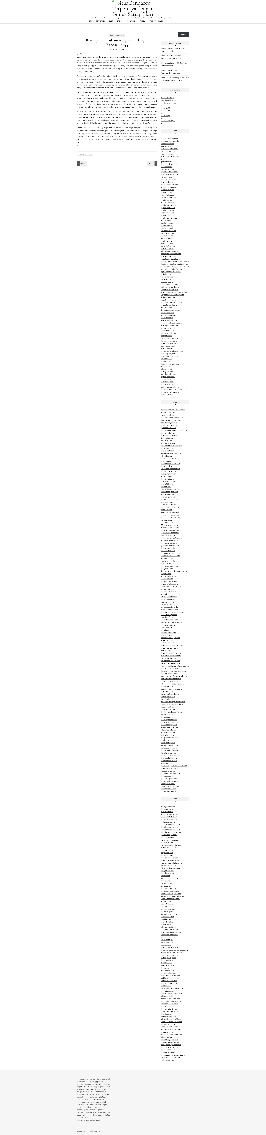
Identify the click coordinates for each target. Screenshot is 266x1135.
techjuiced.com (167, 169)
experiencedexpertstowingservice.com (177, 666)
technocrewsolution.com (171, 863)
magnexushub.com (169, 174)
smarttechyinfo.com (169, 492)
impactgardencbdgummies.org (174, 387)
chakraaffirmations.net (170, 469)
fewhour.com (167, 523)
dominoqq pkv (103, 1079)
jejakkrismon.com (168, 919)
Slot (111, 21)
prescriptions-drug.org (170, 860)
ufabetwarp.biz (167, 190)
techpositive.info (168, 561)
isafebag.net (166, 886)
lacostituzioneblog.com (171, 364)
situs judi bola (89, 1087)
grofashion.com (167, 763)
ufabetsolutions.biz (169, 218)
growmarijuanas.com (170, 533)
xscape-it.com (167, 282)
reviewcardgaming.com (171, 663)
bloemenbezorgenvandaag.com (174, 950)
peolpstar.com (167, 842)
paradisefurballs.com (170, 507)
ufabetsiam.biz (167, 200)
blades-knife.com (168, 592)
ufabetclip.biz (167, 192)
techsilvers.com (167, 331)
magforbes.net (167, 871)
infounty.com (166, 308)
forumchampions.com (170, 825)
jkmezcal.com (167, 699)
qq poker (100, 1110)
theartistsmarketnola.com (172, 994)
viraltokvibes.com (168, 865)
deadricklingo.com (169, 615)
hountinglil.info (167, 466)
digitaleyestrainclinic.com (171, 1029)
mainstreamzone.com (170, 530)
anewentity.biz (167, 940)
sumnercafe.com (168, 346)
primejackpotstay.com (170, 773)
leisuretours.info (168, 548)
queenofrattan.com (169, 584)
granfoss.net (166, 1014)
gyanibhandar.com (169, 187)
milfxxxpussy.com (168, 354)
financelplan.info (168, 433)
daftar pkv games (168, 103)
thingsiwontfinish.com (170, 791)
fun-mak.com (167, 691)
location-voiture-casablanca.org (174, 671)
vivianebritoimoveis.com (171, 868)
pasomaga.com (167, 384)
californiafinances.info (170, 978)
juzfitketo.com (167, 382)
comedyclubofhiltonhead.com (174, 676)
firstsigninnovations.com (171, 832)
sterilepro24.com (168, 658)
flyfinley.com (166, 461)
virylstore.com (167, 853)
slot (91, 154)
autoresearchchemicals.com (173, 1055)
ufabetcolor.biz (167, 210)
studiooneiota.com (169, 597)
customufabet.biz (168, 231)
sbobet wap (87, 1102)
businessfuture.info (169, 435)
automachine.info (168, 604)
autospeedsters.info (169, 607)
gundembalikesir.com (170, 157)
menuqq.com (82, 1079)
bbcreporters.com (168, 256)
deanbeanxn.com (168, 443)
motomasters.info (168, 633)
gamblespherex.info (169, 620)
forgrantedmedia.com (170, 840)
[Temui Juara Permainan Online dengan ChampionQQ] (81, 163)
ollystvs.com (166, 574)
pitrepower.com (168, 1024)
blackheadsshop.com (170, 668)
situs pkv (98, 1084)
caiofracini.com (167, 558)
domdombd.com (168, 733)
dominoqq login (168, 121)
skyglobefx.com (167, 617)
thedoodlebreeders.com (171, 323)
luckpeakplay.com (169, 758)
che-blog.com (167, 456)
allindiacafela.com (168, 1017)
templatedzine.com (169, 338)
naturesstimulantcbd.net (171, 390)
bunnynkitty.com (168, 958)
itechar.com (166, 159)
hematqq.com (95, 1105)
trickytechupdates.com (171, 1045)
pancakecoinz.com (169, 458)
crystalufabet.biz (168, 238)
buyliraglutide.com (169, 182)
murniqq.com (82, 1105)
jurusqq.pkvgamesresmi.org (88, 1120)
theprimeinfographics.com (172, 681)
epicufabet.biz (167, 236)
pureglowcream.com (170, 947)
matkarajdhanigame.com (171, 446)
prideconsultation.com (170, 464)
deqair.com (166, 328)
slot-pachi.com (167, 502)
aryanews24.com (168, 279)
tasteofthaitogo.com (169, 955)
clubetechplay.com (169, 730)
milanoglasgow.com (169, 1004)
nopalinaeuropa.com (170, 392)
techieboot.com (167, 154)
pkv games (82, 154)
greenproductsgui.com (171, 515)
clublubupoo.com (169, 715)
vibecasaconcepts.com (170, 638)
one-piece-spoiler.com (170, 594)
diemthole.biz (167, 922)
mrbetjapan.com (168, 937)
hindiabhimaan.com (169, 1047)
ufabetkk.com (167, 924)
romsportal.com (168, 784)
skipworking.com (168, 909)
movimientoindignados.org (172, 351)
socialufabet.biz (167, 221)
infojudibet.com (167, 438)
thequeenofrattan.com (171, 587)
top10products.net (169, 425)
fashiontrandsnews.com (171, 254)
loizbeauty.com (167, 912)
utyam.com (166, 361)
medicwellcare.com (169, 648)
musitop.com (166, 359)
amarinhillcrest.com (169, 878)
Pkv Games (100, 21)
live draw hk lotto (168, 100)
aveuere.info (166, 510)
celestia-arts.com (168, 822)
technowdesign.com (169, 290)
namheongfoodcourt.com (172, 1001)
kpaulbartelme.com (169, 674)
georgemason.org (168, 412)
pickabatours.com (168, 428)
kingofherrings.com (169, 935)
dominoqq (165, 116)
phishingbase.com (168, 768)
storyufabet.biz (167, 233)
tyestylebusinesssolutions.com (174, 704)
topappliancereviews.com (172, 1042)
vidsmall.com (166, 651)
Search (184, 34)
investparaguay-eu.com (171, 310)
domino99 (165, 108)
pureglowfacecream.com (171, 932)
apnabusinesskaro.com (170, 1058)
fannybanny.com (168, 743)
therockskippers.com (170, 1011)
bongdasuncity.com (169, 499)
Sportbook (131, 21)
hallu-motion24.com (170, 1009)
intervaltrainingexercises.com (173, 702)
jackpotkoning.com (169, 748)
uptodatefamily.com (169, 356)
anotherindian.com (169, 374)
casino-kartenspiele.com (171, 894)
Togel (142, 21)
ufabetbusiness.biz (169, 205)
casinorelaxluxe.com (169, 727)
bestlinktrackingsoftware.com (173, 712)
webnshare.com (168, 535)
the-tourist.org (167, 881)
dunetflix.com (167, 349)
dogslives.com (167, 579)
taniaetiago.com (168, 379)
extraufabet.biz (167, 213)
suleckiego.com (167, 1060)
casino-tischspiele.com (170, 899)
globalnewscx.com (169, 576)
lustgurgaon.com (168, 474)
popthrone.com (167, 448)
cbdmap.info (166, 441)
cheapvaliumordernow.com (172, 684)
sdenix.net (165, 876)
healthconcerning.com (170, 517)
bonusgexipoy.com (169, 725)
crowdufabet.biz (168, 246)
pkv (162, 105)
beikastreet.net (167, 809)
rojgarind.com (167, 520)
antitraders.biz (167, 277)
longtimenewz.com (169, 753)
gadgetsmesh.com (169, 543)
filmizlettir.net (167, 812)
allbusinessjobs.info (169, 423)
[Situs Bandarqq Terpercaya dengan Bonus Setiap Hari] (133, 8)
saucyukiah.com (168, 807)
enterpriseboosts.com (170, 891)
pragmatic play (87, 1089)
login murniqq (92, 1107)
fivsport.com (166, 336)
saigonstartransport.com (171, 965)
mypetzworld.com (169, 305)
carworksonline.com (169, 848)
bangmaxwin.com (168, 968)
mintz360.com (167, 484)
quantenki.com (167, 643)
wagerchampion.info (169, 610)
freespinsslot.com (168, 505)
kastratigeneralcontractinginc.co (174, 264)
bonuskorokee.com (169, 722)
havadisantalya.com (169, 149)
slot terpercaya (167, 98)
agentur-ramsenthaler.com (172, 622)
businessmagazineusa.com (172, 645)
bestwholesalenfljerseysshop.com (175, 267)
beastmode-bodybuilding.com (174, 430)
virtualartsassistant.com (171, 679)
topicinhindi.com (168, 415)
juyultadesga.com (168, 300)
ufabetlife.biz (166, 215)
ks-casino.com (167, 318)
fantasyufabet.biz (168, 197)
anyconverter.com (169, 914)
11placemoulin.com (169, 482)
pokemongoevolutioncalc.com (174, 766)
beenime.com (167, 686)
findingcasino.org (168, 599)
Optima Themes (95, 1131)
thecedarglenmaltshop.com (173, 410)
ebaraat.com (166, 167)
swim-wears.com (168, 837)
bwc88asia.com (167, 313)
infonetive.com (167, 971)
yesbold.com (166, 162)
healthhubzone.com (170, 164)
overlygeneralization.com (171, 538)
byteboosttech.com (169, 172)
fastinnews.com (167, 740)
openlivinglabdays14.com (171, 269)
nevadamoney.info (169, 983)
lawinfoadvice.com (169, 341)
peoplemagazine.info (170, 141)
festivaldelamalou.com (170, 830)
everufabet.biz (167, 244)
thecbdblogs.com (168, 1052)
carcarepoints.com (169, 320)
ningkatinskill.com (168, 333)
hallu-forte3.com (168, 1006)
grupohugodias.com (169, 326)
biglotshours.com (168, 180)
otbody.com (166, 901)
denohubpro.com (168, 589)
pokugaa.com (167, 776)
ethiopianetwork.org (169, 540)
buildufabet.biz (167, 249)
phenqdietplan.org (169, 343)
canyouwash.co (167, 146)
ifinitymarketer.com (169, 745)
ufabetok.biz (166, 241)
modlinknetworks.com (170, 750)
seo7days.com (167, 945)
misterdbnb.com (168, 697)
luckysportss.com (168, 756)
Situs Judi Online (156, 21)
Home (90, 21)
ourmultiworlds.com (169, 814)
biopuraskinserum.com (170, 976)
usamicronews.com (169, 761)
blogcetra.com (167, 569)
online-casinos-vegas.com (171, 1035)
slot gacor (102, 1112)
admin (122, 49)
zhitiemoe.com (167, 369)
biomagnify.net (167, 395)
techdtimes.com (168, 151)
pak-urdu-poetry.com (170, 566)
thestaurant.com (168, 710)
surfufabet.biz (167, 223)
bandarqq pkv (99, 1102)
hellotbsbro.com (168, 551)
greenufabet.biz (168, 208)
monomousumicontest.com (172, 612)
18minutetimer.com (169, 525)
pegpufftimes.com (169, 819)
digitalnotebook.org (169, 494)
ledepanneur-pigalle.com (172, 988)
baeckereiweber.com (170, 139)
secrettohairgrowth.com (171, 953)
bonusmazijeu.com (169, 717)
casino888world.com (170, 694)
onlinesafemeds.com (169, 185)
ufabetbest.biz (167, 226)
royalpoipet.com (168, 707)
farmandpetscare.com (170, 553)
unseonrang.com (168, 564)
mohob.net (166, 487)
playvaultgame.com (169, 779)
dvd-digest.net (167, 991)
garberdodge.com (169, 835)
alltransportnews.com (170, 251)
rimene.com (166, 986)
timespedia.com (167, 917)
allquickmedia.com (169, 927)
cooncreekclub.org (169, 817)
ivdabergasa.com (168, 297)
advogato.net (166, 883)
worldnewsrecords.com (171, 656)
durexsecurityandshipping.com (174, 292)
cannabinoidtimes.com (170, 512)
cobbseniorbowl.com (170, 287)
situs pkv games (87, 1084)
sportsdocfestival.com (170, 786)
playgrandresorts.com (170, 781)
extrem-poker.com (169, 315)
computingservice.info (170, 556)
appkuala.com (167, 942)
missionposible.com (169, 1032)
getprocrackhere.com (170, 738)
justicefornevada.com (170, 546)
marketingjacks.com (169, 1040)
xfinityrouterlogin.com (170, 1037)
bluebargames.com (169, 827)
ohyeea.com (166, 366)
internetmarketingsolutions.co (174, 571)
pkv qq (92, 1079)
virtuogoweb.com (168, 177)
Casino (120, 21)
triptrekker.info (167, 628)
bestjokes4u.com (168, 471)
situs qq (93, 1082)
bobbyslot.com (167, 479)
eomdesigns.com (168, 625)
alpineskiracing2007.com (171, 1019)
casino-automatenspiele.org (173, 896)
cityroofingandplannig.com (172, 295)
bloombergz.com (168, 889)
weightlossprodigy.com (170, 489)
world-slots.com (168, 451)
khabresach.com (168, 1050)
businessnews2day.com (171, 653)
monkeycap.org (167, 873)
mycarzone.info (167, 635)
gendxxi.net (166, 630)
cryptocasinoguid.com (170, 259)
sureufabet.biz (167, 228)
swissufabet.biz (167, 203)
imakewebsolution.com (171, 453)
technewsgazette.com (170, 930)
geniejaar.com (167, 476)
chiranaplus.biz (167, 996)
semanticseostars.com (170, 528)
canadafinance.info (169, 981)
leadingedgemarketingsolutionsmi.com (177, 261)
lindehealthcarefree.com (171, 420)
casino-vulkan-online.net (171, 1022)
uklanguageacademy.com (172, 418)
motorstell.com (167, 855)
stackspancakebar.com (170, 999)
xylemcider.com (168, 377)
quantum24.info (168, 640)
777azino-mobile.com (170, 284)
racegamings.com (168, 771)
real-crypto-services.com (171, 303)
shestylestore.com (168, 789)
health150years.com (169, 858)
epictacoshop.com (168, 973)
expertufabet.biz (168, 195)
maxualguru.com (168, 497)
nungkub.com (167, 372)
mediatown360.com (169, 1027)
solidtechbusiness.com (170, 661)
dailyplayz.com (167, 735)
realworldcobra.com (169, 602)
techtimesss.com (168, 850)
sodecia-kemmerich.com (171, 689)
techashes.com (167, 144)
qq (162, 113)
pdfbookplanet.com (169, 581)
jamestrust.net (167, 904)
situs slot (103, 1089)
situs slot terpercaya (99, 1092)
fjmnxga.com (166, 963)
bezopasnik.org (167, 960)
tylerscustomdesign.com (171, 845)
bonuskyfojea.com (169, 720)
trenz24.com (166, 907)
